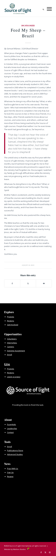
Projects (10, 316)
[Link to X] (45, 552)
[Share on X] (28, 283)
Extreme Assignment (16, 350)
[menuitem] (42, 8)
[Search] (42, 8)
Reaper (10, 476)
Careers (10, 346)
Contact (10, 432)
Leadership (12, 428)
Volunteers (12, 339)
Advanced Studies (15, 454)
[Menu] (48, 8)
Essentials (11, 424)
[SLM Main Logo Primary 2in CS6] (23, 8)
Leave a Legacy (13, 376)
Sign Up (10, 472)
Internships (12, 342)
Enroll (9, 354)
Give (7, 364)
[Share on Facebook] (12, 283)
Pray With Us (12, 468)
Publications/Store (15, 450)
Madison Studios (20, 549)
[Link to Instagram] (50, 552)
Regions (10, 320)
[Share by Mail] (44, 283)
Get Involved (12, 324)
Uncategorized (28, 26)
